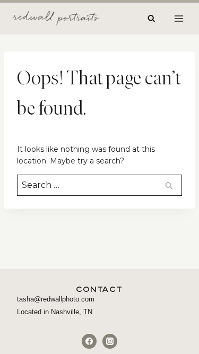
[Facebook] (89, 341)
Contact (99, 289)
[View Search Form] (151, 18)
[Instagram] (109, 341)
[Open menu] (178, 18)
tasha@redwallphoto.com (55, 299)
